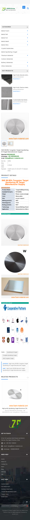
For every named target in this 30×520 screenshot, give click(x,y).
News (2, 467)
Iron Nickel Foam (5, 487)
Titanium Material (7, 55)
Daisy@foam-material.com (15, 446)
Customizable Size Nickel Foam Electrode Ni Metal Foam (21, 100)
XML (2, 474)
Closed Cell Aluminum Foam (8, 492)
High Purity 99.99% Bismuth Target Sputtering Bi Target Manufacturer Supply (14, 369)
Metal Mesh (5, 41)
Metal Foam (5, 31)
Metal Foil (4, 38)
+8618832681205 (14, 449)
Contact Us (4, 464)
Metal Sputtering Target (17, 18)
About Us (3, 462)
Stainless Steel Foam (6, 489)
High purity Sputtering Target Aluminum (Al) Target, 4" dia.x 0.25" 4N (15, 408)
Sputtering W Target (12, 352)
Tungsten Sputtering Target (10, 355)
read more (16, 79)
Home (2, 459)
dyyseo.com (15, 514)
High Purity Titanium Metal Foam (21, 87)
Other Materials (6, 66)
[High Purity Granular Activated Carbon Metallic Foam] (6, 79)
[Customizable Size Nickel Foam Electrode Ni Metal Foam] (6, 104)
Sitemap (3, 472)
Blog (2, 469)
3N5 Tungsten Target (8, 358)
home (6, 18)
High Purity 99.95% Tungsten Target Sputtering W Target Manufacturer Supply (15, 364)
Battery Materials (7, 62)
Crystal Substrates (7, 48)
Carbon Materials (7, 59)
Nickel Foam (4, 497)
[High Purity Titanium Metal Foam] (6, 92)
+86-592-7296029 (11, 443)
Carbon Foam (5, 484)
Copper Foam (5, 494)
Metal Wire (4, 45)
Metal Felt (4, 34)
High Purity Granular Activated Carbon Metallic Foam (21, 75)
